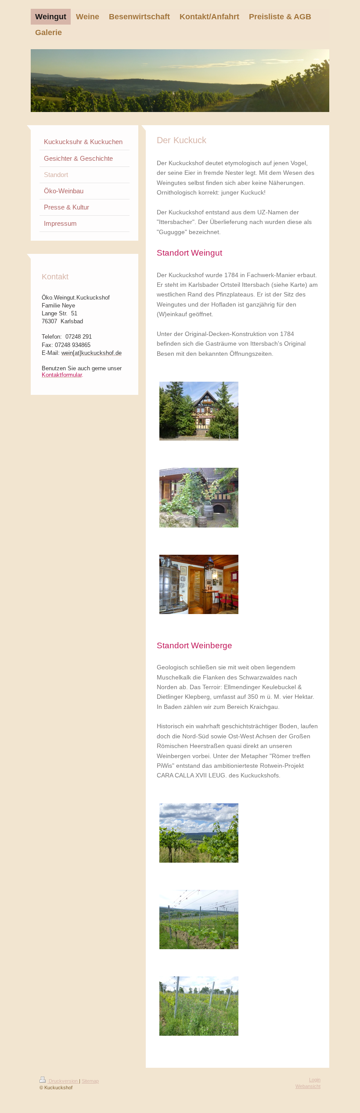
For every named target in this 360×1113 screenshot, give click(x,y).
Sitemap (90, 1081)
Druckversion (63, 1081)
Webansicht (307, 1086)
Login (314, 1079)
